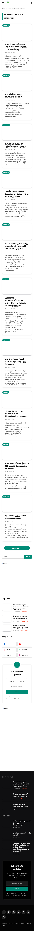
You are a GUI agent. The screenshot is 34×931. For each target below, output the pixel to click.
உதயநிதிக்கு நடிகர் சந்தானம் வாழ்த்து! (14, 95)
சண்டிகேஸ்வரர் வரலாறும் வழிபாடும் (20, 627)
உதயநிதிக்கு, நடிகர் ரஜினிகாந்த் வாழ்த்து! (15, 145)
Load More (16, 548)
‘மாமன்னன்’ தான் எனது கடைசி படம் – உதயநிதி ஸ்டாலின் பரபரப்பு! (16, 246)
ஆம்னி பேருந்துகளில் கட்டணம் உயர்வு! (15, 517)
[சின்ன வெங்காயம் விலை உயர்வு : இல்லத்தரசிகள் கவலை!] (17, 399)
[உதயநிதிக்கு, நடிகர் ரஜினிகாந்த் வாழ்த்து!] (17, 132)
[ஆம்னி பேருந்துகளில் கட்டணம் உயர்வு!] (17, 503)
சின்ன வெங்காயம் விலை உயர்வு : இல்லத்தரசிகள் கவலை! (16, 414)
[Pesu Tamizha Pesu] (17, 3)
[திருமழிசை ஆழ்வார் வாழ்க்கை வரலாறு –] (6, 618)
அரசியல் (6, 25)
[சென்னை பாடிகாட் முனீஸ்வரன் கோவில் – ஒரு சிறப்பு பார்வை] (6, 607)
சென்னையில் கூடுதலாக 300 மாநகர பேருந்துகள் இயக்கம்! (17, 466)
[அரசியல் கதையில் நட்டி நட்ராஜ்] (6, 835)
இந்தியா (5, 279)
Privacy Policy (17, 699)
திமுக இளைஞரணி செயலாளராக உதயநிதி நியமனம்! (15, 361)
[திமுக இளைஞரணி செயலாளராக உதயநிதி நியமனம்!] (17, 347)
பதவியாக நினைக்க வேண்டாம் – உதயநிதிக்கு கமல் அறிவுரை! (17, 194)
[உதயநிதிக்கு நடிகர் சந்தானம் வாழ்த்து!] (17, 82)
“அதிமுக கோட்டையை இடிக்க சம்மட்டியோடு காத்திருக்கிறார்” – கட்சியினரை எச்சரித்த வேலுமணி (21, 847)
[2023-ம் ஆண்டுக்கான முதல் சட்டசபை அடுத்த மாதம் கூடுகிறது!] (17, 32)
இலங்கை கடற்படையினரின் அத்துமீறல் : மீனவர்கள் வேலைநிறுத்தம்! (16, 302)
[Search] (31, 3)
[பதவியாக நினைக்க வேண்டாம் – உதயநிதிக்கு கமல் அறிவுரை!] (17, 179)
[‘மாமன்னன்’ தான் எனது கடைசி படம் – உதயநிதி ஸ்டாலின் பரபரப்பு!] (17, 231)
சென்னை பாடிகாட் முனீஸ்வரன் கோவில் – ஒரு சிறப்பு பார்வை (21, 607)
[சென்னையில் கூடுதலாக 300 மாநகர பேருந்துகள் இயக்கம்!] (17, 451)
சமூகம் (5, 392)
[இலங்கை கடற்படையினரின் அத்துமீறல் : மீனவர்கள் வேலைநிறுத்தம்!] (17, 286)
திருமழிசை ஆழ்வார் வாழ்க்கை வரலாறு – (20, 617)
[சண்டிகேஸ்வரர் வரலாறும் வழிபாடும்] (6, 628)
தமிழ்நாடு (6, 496)
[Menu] (3, 3)
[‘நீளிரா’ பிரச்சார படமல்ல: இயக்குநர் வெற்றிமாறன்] (6, 823)
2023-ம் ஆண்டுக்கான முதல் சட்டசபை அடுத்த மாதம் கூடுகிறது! (16, 47)
